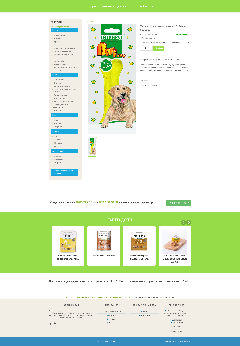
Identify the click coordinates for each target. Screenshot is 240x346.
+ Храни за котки (58, 80)
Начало (69, 297)
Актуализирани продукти (61, 27)
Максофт (187, 342)
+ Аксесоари (57, 58)
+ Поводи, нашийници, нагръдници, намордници (65, 69)
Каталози (112, 319)
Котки (54, 75)
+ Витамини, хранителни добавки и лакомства (65, 91)
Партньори (112, 323)
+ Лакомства (57, 38)
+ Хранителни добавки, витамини (64, 48)
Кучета (55, 30)
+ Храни (55, 120)
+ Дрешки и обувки (59, 61)
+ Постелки (56, 146)
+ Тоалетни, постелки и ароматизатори (60, 106)
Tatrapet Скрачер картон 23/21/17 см (62, 172)
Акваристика (57, 151)
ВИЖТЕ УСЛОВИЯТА (178, 203)
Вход (145, 312)
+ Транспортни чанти (59, 95)
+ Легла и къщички (59, 64)
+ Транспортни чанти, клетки (62, 55)
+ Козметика (57, 45)
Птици (55, 115)
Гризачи (55, 131)
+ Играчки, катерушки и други (62, 101)
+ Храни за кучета (58, 35)
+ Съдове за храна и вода (61, 51)
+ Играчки (56, 42)
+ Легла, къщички (58, 98)
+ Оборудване (57, 127)
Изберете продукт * (148, 38)
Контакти (112, 315)
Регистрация (145, 315)
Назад (91, 21)
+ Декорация (57, 163)
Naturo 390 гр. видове (175, 255)
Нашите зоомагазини (112, 312)
